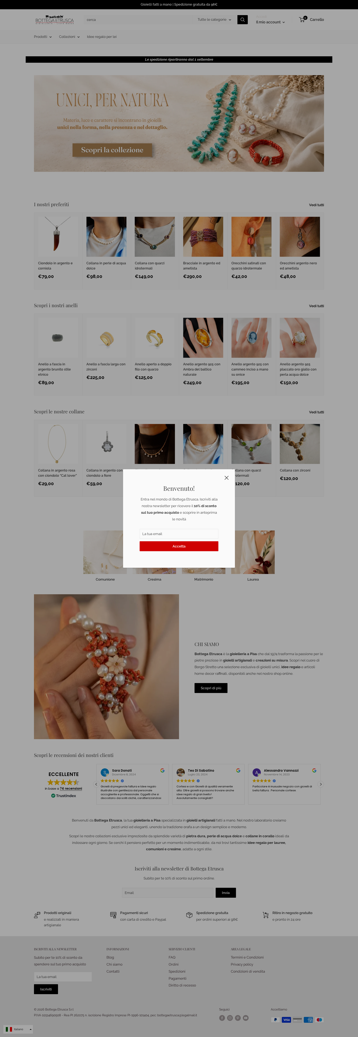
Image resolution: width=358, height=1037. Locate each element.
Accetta (179, 546)
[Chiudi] (227, 477)
